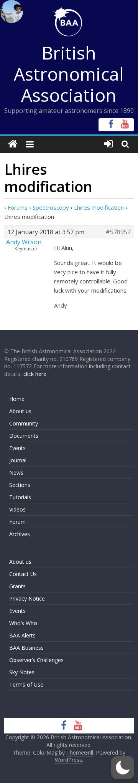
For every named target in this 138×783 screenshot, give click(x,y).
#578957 (118, 231)
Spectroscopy (51, 207)
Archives (19, 534)
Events (17, 448)
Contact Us (23, 574)
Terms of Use (26, 684)
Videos (17, 509)
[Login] (108, 144)
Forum (17, 521)
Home (17, 398)
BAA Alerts (22, 635)
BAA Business (26, 647)
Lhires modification (99, 207)
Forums (18, 207)
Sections (19, 484)
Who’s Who (23, 623)
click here (34, 373)
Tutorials (20, 497)
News (16, 472)
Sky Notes (21, 672)
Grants (17, 586)
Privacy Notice (27, 598)
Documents (23, 435)
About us (20, 411)
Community (23, 423)
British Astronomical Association (69, 74)
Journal (17, 460)
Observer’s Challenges (36, 660)
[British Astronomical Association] (12, 144)
